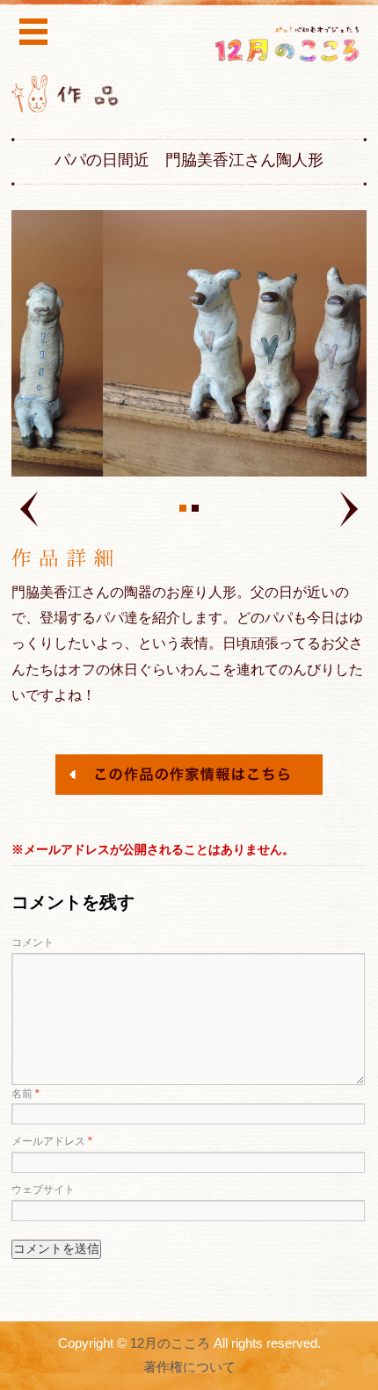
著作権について (189, 1367)
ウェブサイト (43, 1189)
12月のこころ (170, 1343)
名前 (25, 1094)
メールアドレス (51, 1141)
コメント (32, 942)
